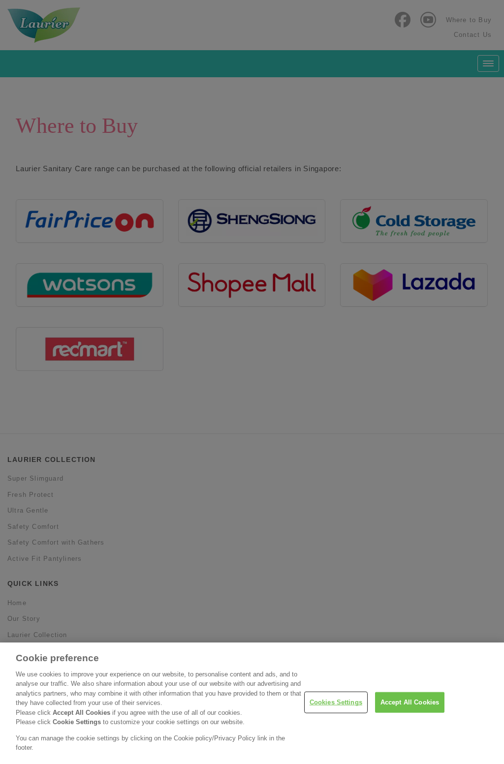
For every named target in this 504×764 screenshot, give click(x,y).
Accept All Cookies (409, 702)
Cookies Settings (336, 702)
